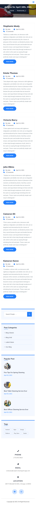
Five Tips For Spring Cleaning (14, 372)
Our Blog (9, 347)
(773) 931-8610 (18, 457)
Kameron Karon (11, 261)
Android (7, 429)
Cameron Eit (9, 214)
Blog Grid (9, 337)
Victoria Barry (10, 120)
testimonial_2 (21, 10)
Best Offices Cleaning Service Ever (16, 409)
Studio (25, 433)
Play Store (16, 433)
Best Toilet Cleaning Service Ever (15, 391)
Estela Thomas (10, 73)
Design (22, 429)
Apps (15, 429)
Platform (7, 433)
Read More (9, 61)
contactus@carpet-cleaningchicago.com (18, 470)
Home (12, 10)
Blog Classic (10, 333)
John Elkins (8, 167)
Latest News (10, 342)
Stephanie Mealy (11, 26)
